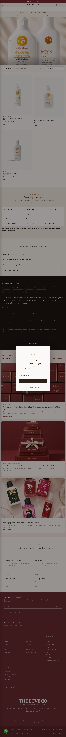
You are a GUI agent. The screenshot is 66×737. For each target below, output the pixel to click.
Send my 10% (33, 381)
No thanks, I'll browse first (33, 387)
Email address (23, 372)
